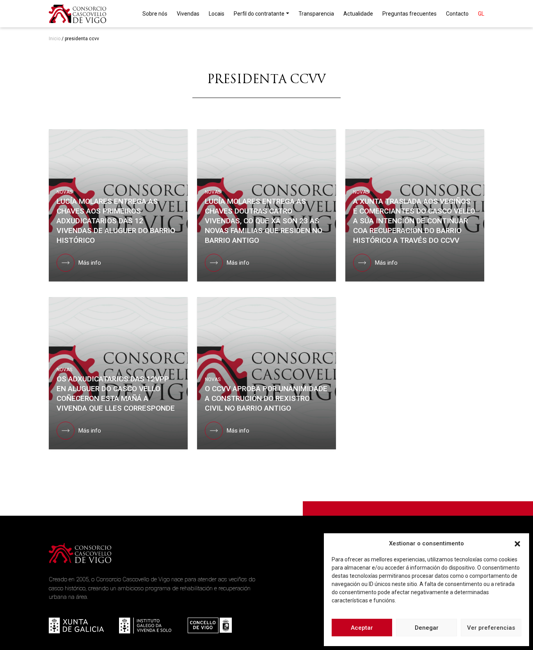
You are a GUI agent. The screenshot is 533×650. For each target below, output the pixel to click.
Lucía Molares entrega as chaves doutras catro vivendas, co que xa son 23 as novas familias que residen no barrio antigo (263, 221)
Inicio (54, 38)
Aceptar (362, 627)
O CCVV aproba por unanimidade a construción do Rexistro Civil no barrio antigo (266, 398)
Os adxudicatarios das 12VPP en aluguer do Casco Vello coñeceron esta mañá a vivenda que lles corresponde (116, 393)
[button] (517, 543)
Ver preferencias (491, 627)
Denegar (427, 627)
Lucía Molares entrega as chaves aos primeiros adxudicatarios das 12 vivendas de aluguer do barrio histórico (116, 221)
